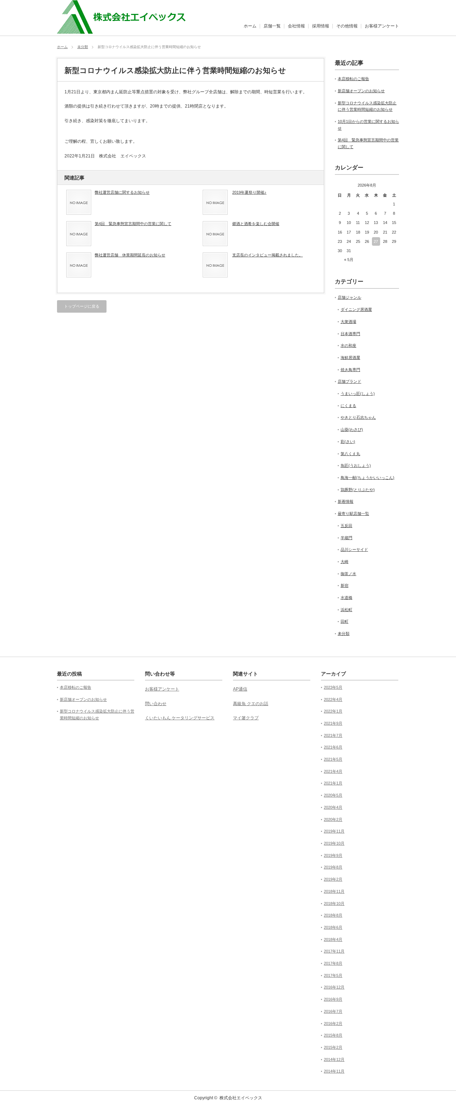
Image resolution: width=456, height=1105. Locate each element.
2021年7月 (333, 735)
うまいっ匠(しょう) (358, 393)
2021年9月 (333, 723)
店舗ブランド (349, 381)
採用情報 (320, 26)
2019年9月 (333, 855)
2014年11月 (334, 1071)
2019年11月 (334, 831)
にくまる (348, 405)
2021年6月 (333, 747)
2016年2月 (333, 1023)
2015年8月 (333, 1035)
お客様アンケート (382, 26)
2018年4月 (333, 939)
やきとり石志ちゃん (358, 417)
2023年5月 (333, 687)
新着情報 (345, 501)
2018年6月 (333, 927)
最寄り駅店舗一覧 (353, 513)
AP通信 (240, 689)
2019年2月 (333, 879)
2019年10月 (334, 843)
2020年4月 (333, 807)
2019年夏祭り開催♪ (249, 192)
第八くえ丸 (350, 454)
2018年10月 (334, 903)
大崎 (344, 561)
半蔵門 (346, 538)
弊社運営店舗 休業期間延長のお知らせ (130, 255)
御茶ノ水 (348, 574)
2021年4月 (333, 771)
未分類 (82, 47)
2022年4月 (333, 699)
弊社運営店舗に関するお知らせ (122, 192)
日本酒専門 (350, 334)
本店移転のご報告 (353, 79)
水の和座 (348, 345)
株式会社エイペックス (240, 1097)
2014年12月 (334, 1059)
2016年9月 (333, 999)
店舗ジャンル (349, 297)
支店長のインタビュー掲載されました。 (267, 255)
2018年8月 (333, 915)
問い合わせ (155, 703)
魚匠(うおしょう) (356, 465)
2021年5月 (333, 759)
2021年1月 (333, 783)
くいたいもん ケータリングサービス (179, 717)
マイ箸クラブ (246, 717)
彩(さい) (348, 441)
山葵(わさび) (352, 429)
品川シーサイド (354, 549)
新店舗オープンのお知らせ (361, 91)
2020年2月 (333, 819)
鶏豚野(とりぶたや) (358, 490)
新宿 (344, 585)
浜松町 (346, 610)
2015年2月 (333, 1047)
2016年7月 (333, 1011)
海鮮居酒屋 (350, 357)
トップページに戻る (81, 306)
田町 (344, 621)
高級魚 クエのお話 (250, 703)
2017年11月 (334, 951)
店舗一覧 (272, 26)
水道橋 (346, 597)
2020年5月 (333, 795)
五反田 (346, 525)
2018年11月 (334, 891)
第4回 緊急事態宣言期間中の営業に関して (133, 223)
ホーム (250, 26)
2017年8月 (333, 963)
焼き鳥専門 (350, 370)
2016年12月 (334, 987)
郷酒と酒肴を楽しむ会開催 (255, 223)
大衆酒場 (348, 321)
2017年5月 (333, 975)
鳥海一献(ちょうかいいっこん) (367, 477)
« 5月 (348, 259)
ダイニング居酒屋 (356, 309)
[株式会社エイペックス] (128, 30)
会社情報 (296, 26)
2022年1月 (333, 711)
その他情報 (347, 26)
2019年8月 (333, 867)
